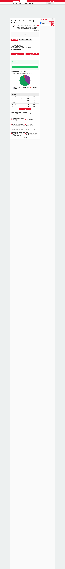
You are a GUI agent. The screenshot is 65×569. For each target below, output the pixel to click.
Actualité (14, 19)
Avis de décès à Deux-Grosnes (16, 120)
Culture (33, 1)
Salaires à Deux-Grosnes (29, 119)
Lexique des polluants (25, 137)
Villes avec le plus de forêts (25, 109)
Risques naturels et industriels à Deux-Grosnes (32, 54)
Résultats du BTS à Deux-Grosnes (31, 134)
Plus (46, 1)
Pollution (17, 19)
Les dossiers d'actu (44, 23)
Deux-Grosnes (14, 119)
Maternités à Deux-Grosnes (30, 126)
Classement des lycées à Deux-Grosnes (18, 126)
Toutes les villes (28, 116)
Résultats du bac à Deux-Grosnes (17, 135)
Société (16, 3)
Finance (38, 1)
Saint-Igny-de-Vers (28, 27)
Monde (30, 3)
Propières (22, 28)
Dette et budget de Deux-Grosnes (31, 120)
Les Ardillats (22, 27)
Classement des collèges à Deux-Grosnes (18, 125)
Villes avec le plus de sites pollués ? (18, 54)
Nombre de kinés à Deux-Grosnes (17, 124)
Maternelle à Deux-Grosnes (30, 124)
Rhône (29, 19)
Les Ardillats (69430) (15, 113)
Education (26, 3)
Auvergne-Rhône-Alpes (23, 19)
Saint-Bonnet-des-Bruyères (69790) (17, 116)
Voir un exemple (51, 21)
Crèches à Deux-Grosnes (30, 123)
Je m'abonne (24, 67)
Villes (33, 3)
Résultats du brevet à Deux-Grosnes (31, 133)
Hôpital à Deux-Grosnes (29, 125)
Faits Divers (21, 3)
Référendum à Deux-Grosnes (30, 129)
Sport (29, 1)
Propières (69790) (29, 113)
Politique (12, 3)
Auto (43, 1)
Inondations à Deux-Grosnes (16, 123)
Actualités (23, 1)
